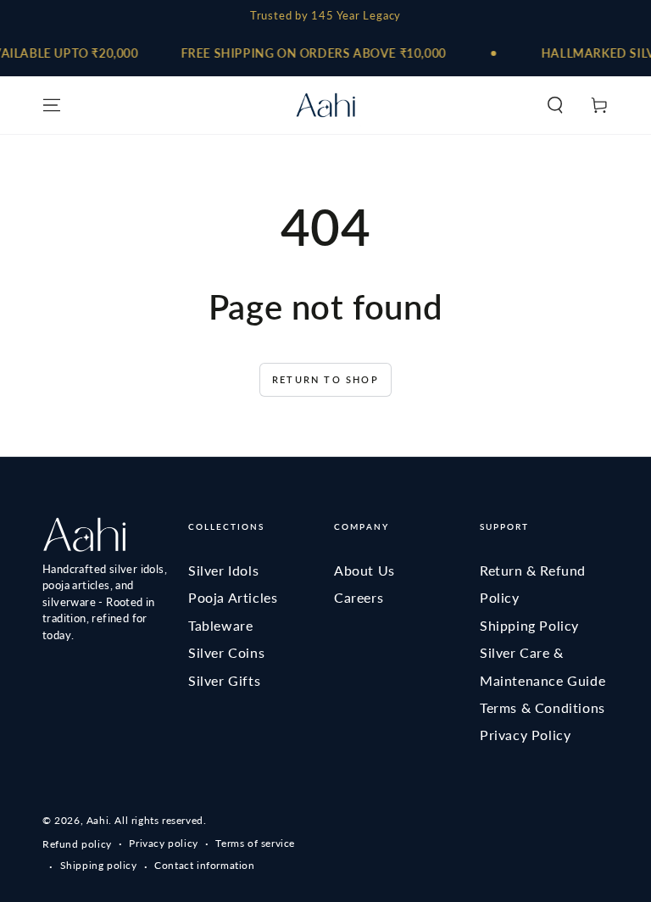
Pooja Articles (232, 597)
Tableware (220, 625)
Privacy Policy (525, 735)
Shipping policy (98, 865)
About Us (364, 570)
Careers (358, 597)
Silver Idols (223, 570)
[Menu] (52, 105)
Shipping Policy (529, 625)
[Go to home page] (325, 105)
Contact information (204, 865)
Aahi (97, 820)
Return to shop (325, 379)
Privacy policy (163, 843)
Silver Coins (226, 652)
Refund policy (77, 844)
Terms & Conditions (542, 707)
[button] (555, 105)
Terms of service (255, 843)
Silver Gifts (224, 680)
